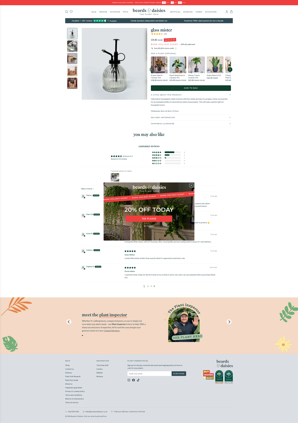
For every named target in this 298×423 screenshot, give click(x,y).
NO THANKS (149, 226)
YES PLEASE (149, 218)
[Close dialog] (191, 185)
